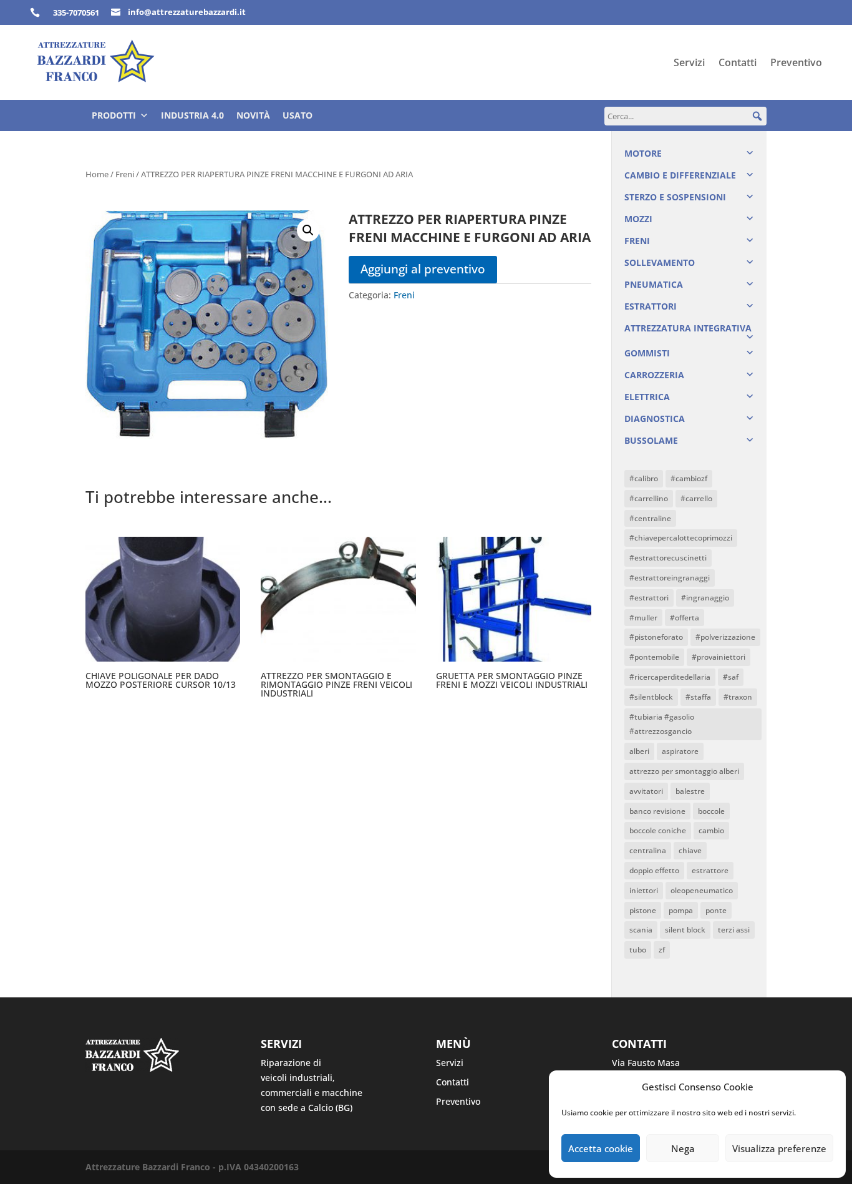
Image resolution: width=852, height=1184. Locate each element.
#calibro (643, 478)
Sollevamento (659, 262)
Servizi (689, 63)
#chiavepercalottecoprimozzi (680, 537)
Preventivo (796, 63)
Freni (124, 174)
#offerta (684, 617)
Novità (253, 115)
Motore (643, 153)
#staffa (698, 697)
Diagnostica (654, 418)
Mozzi (638, 219)
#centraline (650, 518)
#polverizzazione (725, 637)
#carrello (696, 498)
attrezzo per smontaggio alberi (684, 771)
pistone (642, 910)
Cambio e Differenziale (680, 175)
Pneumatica (653, 284)
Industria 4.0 (192, 115)
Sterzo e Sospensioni (675, 197)
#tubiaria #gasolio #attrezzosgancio (661, 724)
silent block (685, 929)
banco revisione (657, 811)
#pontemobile (654, 657)
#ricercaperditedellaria (669, 677)
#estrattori (649, 597)
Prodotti (114, 115)
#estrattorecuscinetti (668, 557)
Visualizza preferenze (779, 1148)
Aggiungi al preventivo (423, 268)
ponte (716, 910)
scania (640, 929)
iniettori (643, 890)
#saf (730, 677)
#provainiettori (718, 657)
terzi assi (734, 929)
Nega (683, 1148)
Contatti (738, 63)
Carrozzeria (654, 375)
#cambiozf (688, 478)
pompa (681, 910)
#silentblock (651, 697)
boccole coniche (657, 830)
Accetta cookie (600, 1148)
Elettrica (647, 397)
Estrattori (650, 306)
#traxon (738, 697)
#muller (643, 617)
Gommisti (647, 353)
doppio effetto (654, 870)
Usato (297, 115)
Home (97, 174)
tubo (637, 949)
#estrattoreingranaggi (669, 577)
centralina (647, 850)
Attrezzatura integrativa (688, 328)
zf (662, 949)
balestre (690, 791)
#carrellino (648, 498)
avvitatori (646, 791)
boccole (711, 811)
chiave (690, 850)
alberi (639, 751)
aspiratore (680, 751)
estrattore (710, 870)
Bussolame (651, 440)
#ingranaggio (705, 597)
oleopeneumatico (701, 890)
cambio (711, 830)
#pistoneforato (656, 637)
